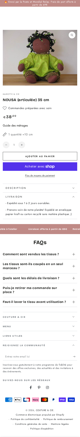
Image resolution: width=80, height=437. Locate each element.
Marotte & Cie (11, 94)
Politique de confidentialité (25, 419)
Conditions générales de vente (31, 424)
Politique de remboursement (58, 419)
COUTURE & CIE (45, 410)
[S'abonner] (75, 357)
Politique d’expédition (41, 428)
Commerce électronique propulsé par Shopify (40, 414)
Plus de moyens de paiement (40, 175)
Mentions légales (60, 424)
